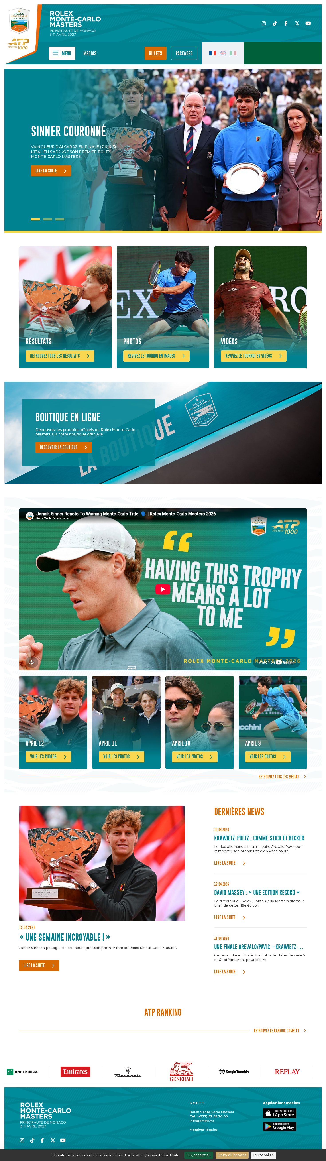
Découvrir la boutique (58, 447)
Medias (89, 54)
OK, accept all (199, 1155)
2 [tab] (47, 219)
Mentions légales (204, 1129)
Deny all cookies (232, 1155)
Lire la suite (46, 177)
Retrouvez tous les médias (279, 777)
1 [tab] (35, 219)
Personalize (263, 1155)
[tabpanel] (77, 151)
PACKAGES (184, 54)
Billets (155, 54)
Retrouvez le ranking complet (276, 1031)
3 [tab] (59, 219)
